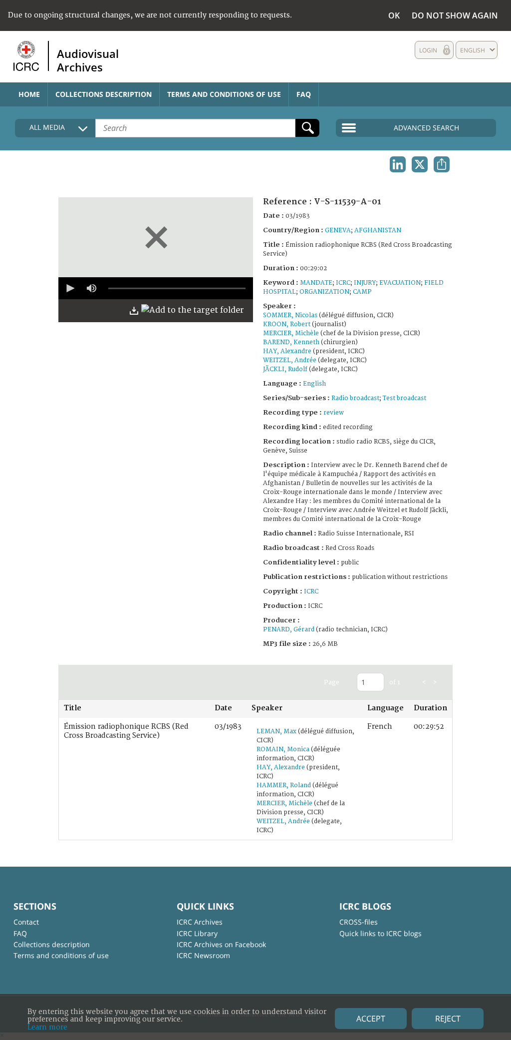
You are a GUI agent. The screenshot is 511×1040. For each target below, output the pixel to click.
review (333, 413)
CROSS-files (358, 922)
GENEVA (338, 230)
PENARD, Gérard (288, 629)
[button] (69, 288)
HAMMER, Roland (283, 785)
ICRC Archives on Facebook (221, 944)
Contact (26, 922)
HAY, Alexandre (287, 351)
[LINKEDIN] (398, 164)
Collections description (103, 94)
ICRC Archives (200, 922)
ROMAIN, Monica (282, 749)
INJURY (365, 283)
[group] (91, 288)
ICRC (343, 283)
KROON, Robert (286, 324)
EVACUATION (400, 283)
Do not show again (455, 15)
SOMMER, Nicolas (290, 315)
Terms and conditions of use (224, 94)
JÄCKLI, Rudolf (285, 369)
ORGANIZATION (324, 292)
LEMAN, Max (276, 731)
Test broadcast (404, 398)
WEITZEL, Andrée (289, 360)
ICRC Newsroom (203, 955)
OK (394, 15)
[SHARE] (442, 164)
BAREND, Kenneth (291, 342)
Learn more (47, 1027)
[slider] (177, 288)
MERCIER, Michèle (291, 333)
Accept (370, 1018)
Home (29, 94)
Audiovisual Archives (88, 60)
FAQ (303, 94)
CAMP (362, 292)
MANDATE (316, 283)
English (314, 384)
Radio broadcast (355, 398)
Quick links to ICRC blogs (380, 933)
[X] (420, 164)
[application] (155, 288)
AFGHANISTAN (377, 230)
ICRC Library (197, 933)
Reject (448, 1018)
